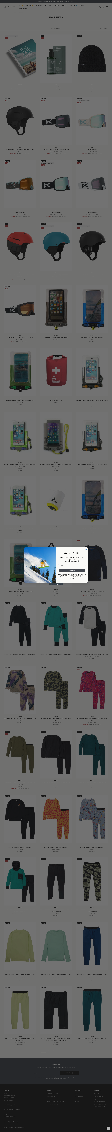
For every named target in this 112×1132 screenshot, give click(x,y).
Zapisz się (72, 570)
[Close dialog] (86, 549)
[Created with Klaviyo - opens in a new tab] (56, 584)
